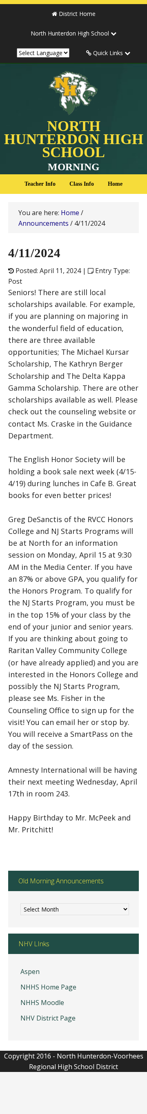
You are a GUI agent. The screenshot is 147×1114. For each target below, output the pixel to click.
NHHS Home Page (48, 987)
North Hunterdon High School (73, 152)
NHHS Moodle (42, 1002)
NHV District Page (48, 1018)
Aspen (30, 971)
